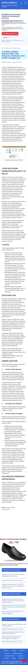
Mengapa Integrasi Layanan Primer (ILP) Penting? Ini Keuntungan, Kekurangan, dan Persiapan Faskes (13, 586)
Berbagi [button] (24, 660)
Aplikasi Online (10, 507)
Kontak (14, 658)
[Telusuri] (21, 3)
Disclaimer (20, 656)
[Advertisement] (14, 526)
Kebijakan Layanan (18, 653)
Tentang (6, 658)
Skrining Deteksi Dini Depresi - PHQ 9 (12, 641)
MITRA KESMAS (9, 3)
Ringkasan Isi (6, 37)
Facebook (5, 650)
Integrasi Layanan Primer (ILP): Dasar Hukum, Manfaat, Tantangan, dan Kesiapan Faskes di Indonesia (14, 607)
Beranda (7, 653)
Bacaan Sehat (6, 509)
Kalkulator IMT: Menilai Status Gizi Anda (12, 580)
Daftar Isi (21, 658)
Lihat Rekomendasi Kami (10, 33)
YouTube (13, 650)
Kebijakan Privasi (9, 656)
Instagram (22, 650)
